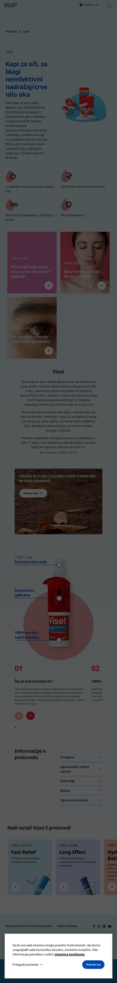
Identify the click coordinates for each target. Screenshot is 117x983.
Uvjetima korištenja (70, 954)
